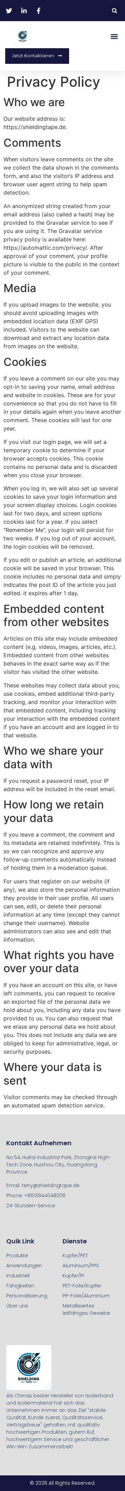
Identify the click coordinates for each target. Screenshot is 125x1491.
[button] (114, 10)
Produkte (17, 1255)
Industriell (18, 1275)
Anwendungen (24, 1265)
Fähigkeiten (20, 1285)
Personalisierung (26, 1295)
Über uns (17, 1305)
